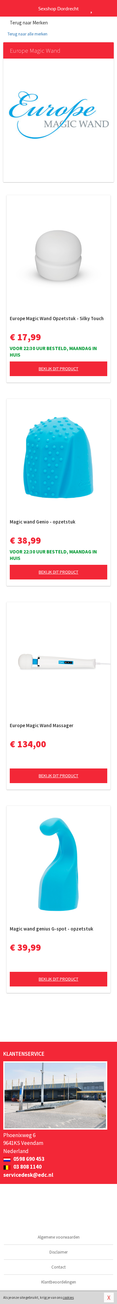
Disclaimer (58, 1252)
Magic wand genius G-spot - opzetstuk (51, 929)
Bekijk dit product (58, 369)
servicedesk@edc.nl (28, 1174)
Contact (58, 1267)
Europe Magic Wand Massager (41, 725)
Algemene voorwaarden (59, 1237)
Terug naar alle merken (26, 34)
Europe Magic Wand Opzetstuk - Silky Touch (57, 318)
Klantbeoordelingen (58, 1282)
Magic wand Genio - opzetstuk (42, 522)
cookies (68, 1297)
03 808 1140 (27, 1166)
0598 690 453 (28, 1158)
